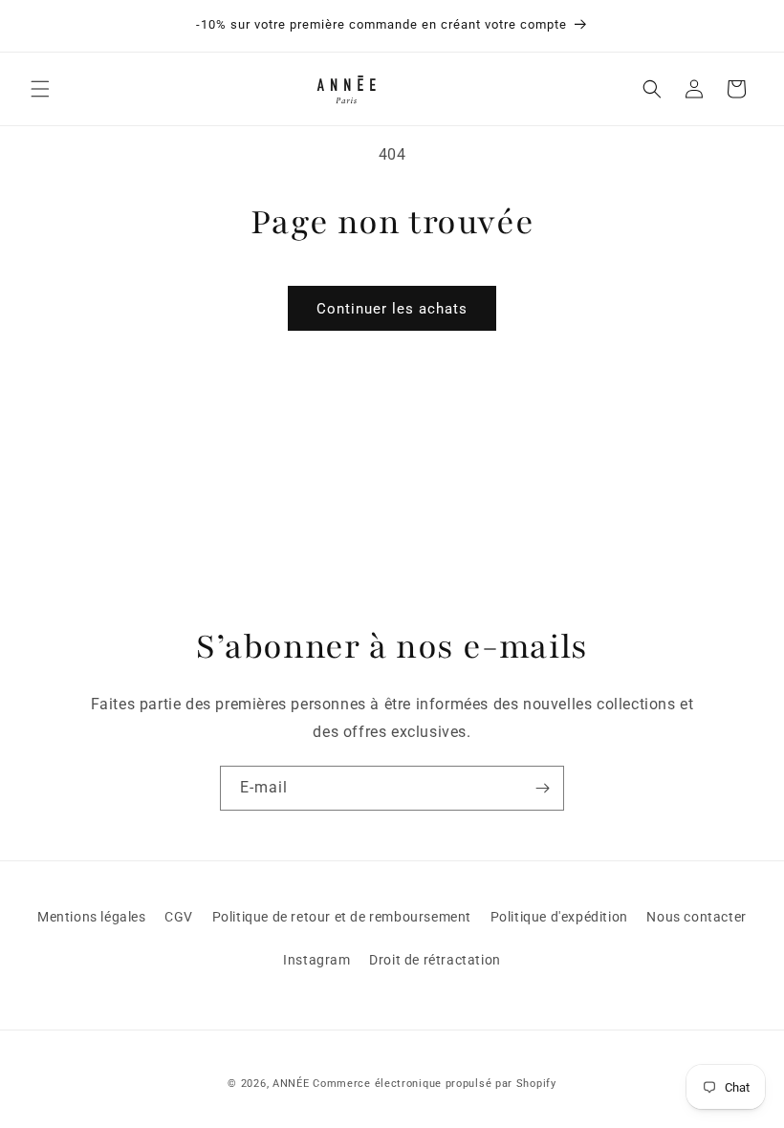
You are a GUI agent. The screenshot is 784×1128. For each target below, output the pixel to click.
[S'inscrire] (542, 788)
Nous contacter (696, 916)
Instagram (316, 959)
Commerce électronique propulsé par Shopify (434, 1083)
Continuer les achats (392, 308)
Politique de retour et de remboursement (341, 916)
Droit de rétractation (435, 959)
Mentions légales (91, 916)
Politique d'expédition (559, 916)
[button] (40, 89)
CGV (178, 916)
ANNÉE (291, 1083)
